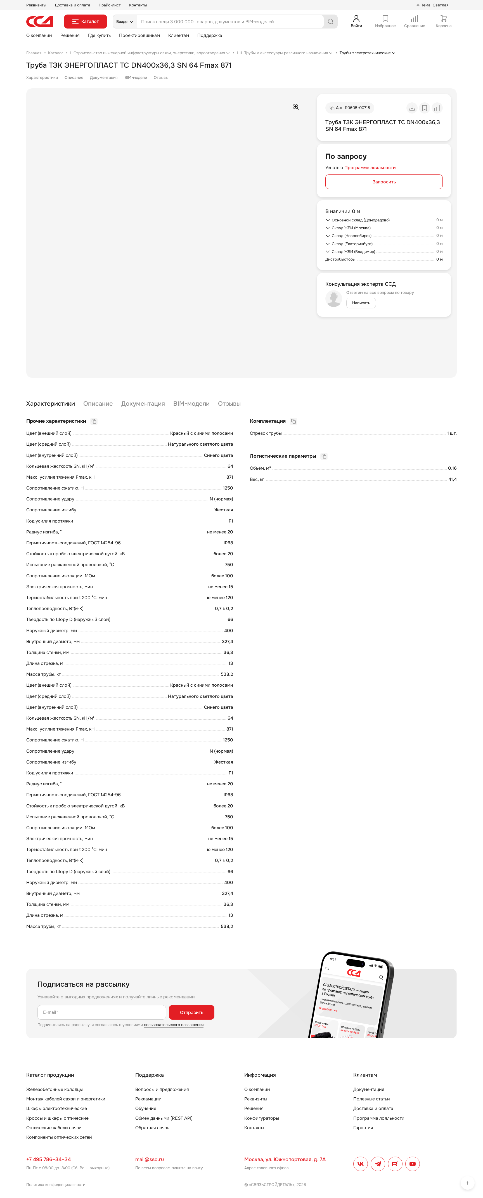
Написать (361, 302)
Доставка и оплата (72, 5)
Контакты (138, 5)
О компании (39, 35)
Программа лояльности (378, 1118)
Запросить (384, 182)
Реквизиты (36, 5)
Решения (70, 35)
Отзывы (161, 77)
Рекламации (148, 1099)
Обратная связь (152, 1128)
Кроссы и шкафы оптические (57, 1118)
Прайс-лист (110, 5)
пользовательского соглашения (173, 1024)
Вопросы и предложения (162, 1089)
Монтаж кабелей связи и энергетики (65, 1099)
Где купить (99, 35)
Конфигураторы (261, 1118)
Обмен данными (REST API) (164, 1118)
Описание (74, 77)
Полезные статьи (371, 1099)
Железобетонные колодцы (54, 1089)
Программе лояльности (370, 168)
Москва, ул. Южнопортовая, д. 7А (285, 1159)
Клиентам (178, 35)
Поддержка (209, 35)
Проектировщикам (139, 35)
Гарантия (363, 1128)
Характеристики (42, 77)
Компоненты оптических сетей (59, 1137)
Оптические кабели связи (54, 1128)
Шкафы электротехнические (56, 1108)
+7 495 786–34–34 (48, 1159)
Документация (104, 77)
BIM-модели (135, 77)
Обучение (145, 1108)
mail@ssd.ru (149, 1159)
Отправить (191, 1012)
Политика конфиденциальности (55, 1184)
